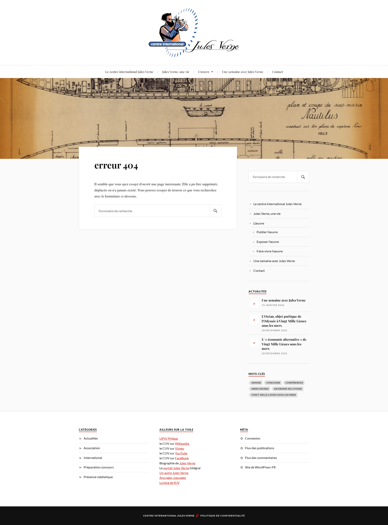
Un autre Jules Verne (173, 473)
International (93, 458)
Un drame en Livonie (288, 388)
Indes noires (260, 388)
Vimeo (179, 448)
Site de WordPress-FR (260, 467)
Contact (277, 72)
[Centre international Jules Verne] (194, 32)
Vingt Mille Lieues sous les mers (273, 394)
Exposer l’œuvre (268, 242)
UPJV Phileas (168, 438)
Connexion (252, 438)
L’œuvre (204, 72)
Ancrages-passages (172, 478)
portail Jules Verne (176, 468)
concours (273, 382)
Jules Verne (187, 463)
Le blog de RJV (169, 483)
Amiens (256, 382)
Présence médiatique (98, 477)
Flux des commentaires (261, 458)
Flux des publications (259, 448)
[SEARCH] (215, 211)
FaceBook (182, 458)
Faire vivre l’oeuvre (270, 251)
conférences (294, 382)
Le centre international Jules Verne (129, 72)
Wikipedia (182, 443)
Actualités (91, 438)
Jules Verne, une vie (175, 72)
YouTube (181, 453)
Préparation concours (99, 467)
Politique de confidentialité (222, 515)
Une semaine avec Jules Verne (242, 72)
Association (92, 448)
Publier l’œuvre (267, 232)
